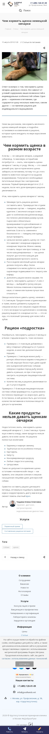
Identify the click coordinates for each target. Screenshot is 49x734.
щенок (15, 547)
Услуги (24, 601)
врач (28, 496)
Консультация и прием (24, 606)
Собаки (6, 547)
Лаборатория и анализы (24, 617)
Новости (25, 587)
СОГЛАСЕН (24, 664)
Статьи (24, 635)
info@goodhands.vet (26, 692)
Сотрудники (24, 580)
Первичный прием (12, 526)
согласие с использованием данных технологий (24, 658)
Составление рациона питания (17, 531)
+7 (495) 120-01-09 (38, 3)
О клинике (24, 575)
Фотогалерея (24, 591)
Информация (24, 626)
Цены (24, 631)
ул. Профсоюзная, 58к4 (38, 5)
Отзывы (24, 595)
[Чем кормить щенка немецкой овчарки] (24, 66)
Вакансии (24, 584)
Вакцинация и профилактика (24, 609)
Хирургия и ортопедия (24, 620)
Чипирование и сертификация (24, 613)
